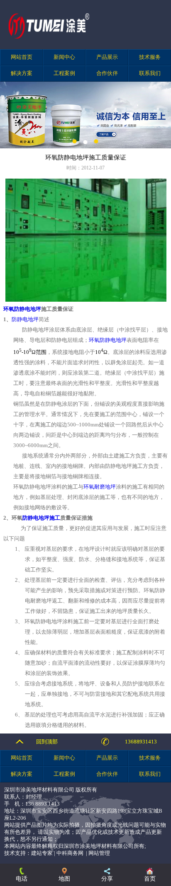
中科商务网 (69, 853)
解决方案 (21, 73)
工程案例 (64, 73)
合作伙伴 (107, 73)
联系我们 (150, 73)
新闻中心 (64, 57)
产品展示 (107, 57)
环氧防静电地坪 (22, 309)
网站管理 (99, 853)
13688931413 (141, 742)
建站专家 (42, 853)
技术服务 (150, 57)
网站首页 (21, 57)
